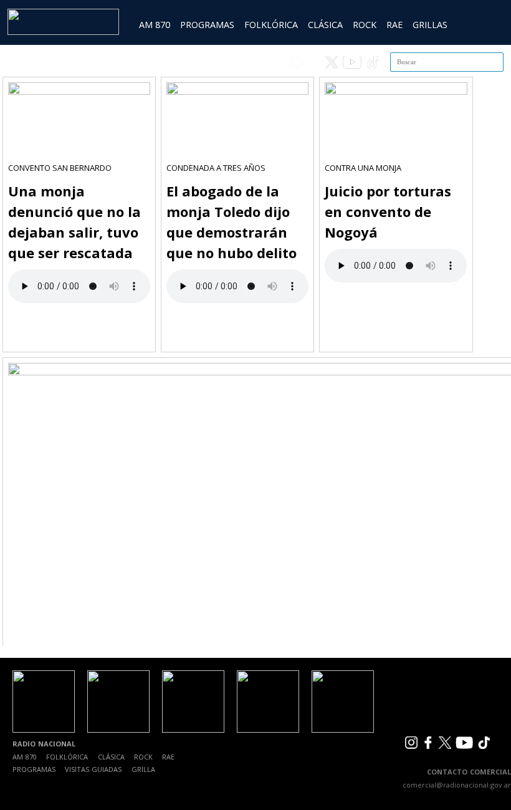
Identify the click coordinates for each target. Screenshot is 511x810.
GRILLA (143, 769)
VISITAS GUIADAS (93, 769)
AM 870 (154, 25)
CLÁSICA (325, 25)
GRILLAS (430, 25)
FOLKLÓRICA (271, 25)
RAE (394, 25)
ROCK (364, 25)
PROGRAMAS (207, 25)
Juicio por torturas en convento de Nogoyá (388, 211)
